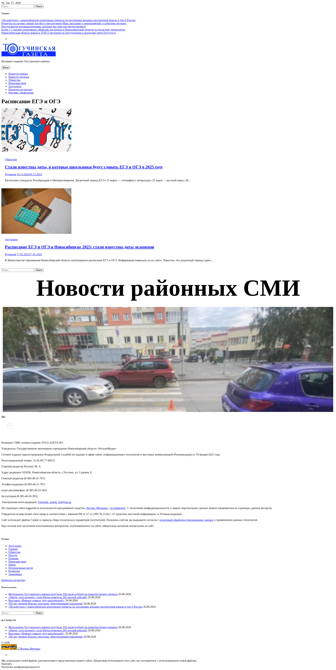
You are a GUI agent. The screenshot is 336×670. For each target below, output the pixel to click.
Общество (14, 80)
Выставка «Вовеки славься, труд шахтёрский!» (36, 600)
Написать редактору (20, 89)
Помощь (13, 558)
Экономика (15, 574)
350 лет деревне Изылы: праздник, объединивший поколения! (45, 603)
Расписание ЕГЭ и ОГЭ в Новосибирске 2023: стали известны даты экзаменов (79, 247)
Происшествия (17, 83)
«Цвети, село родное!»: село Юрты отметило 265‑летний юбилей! (47, 597)
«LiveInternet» (118, 508)
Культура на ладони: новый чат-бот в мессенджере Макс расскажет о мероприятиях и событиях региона (63, 23)
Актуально (14, 86)
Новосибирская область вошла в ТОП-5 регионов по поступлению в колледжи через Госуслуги (58, 32)
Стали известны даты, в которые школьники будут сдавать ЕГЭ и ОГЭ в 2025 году (84, 167)
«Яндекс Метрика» (96, 508)
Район (12, 564)
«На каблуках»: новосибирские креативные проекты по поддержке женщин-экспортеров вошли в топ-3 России (68, 20)
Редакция (10, 174)
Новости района (18, 73)
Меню (6, 67)
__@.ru (54, 502)
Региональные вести (20, 567)
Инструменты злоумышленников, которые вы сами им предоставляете (43, 26)
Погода (12, 555)
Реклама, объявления (20, 92)
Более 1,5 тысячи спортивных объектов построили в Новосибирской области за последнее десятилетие (63, 29)
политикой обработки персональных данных (186, 519)
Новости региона (18, 76)
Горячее (13, 549)
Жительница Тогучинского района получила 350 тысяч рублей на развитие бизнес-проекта (63, 594)
